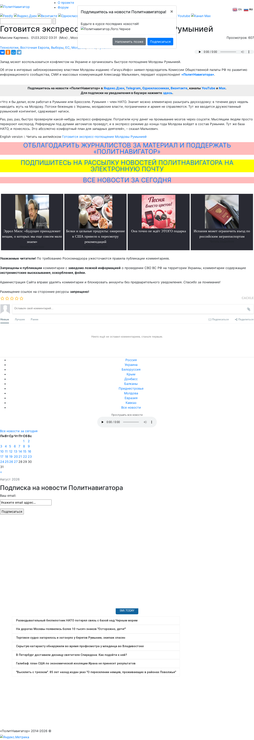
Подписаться (160, 42)
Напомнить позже (129, 42)
